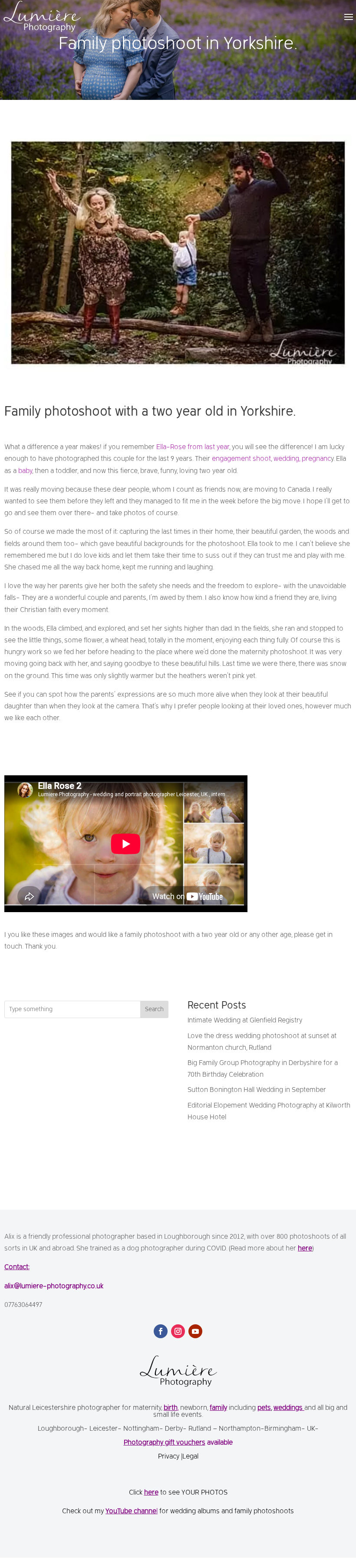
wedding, (287, 459)
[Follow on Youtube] (195, 1331)
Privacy (169, 1456)
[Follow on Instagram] (178, 1331)
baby (25, 471)
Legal (190, 1456)
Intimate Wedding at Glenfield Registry (245, 1020)
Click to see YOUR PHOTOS (178, 1492)
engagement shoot (241, 459)
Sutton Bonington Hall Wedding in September (257, 1090)
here (305, 1248)
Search (154, 1009)
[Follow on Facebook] (161, 1331)
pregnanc (316, 459)
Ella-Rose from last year (192, 447)
